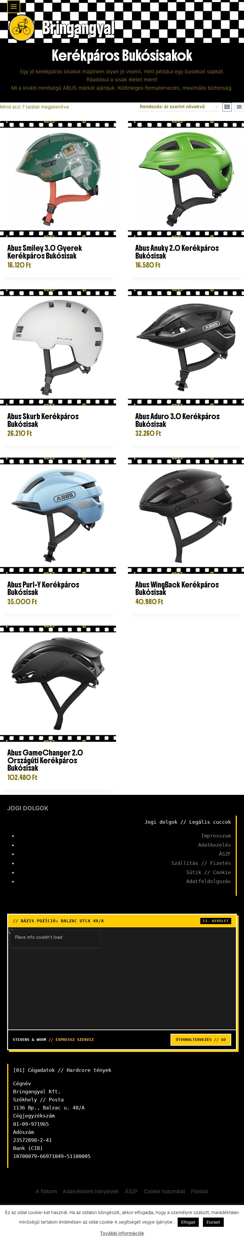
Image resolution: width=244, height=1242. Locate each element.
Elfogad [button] (188, 1222)
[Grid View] (227, 106)
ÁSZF (225, 854)
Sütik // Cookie (208, 872)
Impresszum (216, 836)
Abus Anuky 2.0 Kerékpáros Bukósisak (177, 252)
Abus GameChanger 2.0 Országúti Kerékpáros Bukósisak (45, 760)
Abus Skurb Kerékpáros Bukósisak (43, 420)
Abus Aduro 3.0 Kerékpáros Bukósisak (177, 420)
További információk (122, 1233)
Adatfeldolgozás (208, 881)
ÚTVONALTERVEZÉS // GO (201, 1039)
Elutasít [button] (213, 1222)
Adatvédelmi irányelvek (91, 1191)
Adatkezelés (214, 845)
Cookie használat (164, 1191)
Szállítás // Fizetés (201, 863)
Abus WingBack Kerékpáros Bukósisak (177, 588)
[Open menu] (13, 6)
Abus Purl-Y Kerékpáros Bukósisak (43, 588)
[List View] (239, 106)
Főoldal (199, 1191)
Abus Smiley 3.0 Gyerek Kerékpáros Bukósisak (44, 252)
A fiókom (46, 1191)
